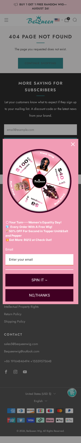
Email (9, 249)
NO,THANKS (39, 295)
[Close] (73, 144)
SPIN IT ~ (39, 280)
